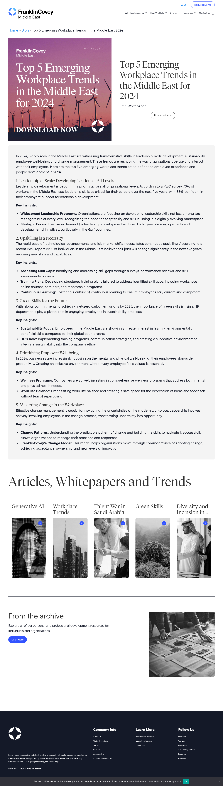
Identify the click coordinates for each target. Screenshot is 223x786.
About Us (97, 736)
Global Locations (100, 741)
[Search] (213, 12)
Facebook (182, 745)
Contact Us (204, 13)
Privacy (96, 750)
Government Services (145, 736)
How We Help (157, 13)
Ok (185, 781)
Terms (95, 745)
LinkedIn (182, 736)
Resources (188, 13)
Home (13, 30)
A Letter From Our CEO (103, 758)
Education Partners (144, 741)
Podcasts (182, 758)
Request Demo (202, 4)
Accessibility (98, 754)
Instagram (182, 754)
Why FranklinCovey (134, 13)
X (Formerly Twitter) (186, 750)
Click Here (18, 639)
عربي (183, 4)
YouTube (181, 741)
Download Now (163, 115)
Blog (25, 30)
